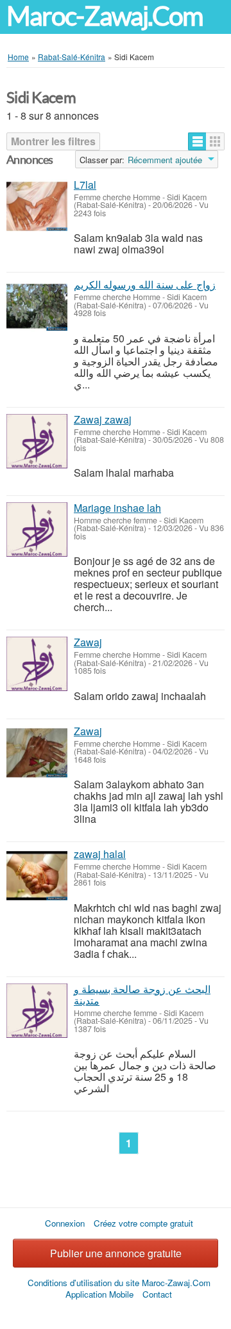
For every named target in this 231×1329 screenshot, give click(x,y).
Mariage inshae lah (117, 507)
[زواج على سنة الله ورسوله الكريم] (36, 306)
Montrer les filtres (53, 141)
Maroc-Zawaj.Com (104, 16)
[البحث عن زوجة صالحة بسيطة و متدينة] (36, 1010)
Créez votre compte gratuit (143, 1223)
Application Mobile (99, 1294)
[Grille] (215, 141)
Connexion (65, 1223)
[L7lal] (36, 206)
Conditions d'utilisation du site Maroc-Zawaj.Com (119, 1283)
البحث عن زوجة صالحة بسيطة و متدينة (142, 995)
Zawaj (88, 642)
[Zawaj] (36, 664)
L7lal (85, 184)
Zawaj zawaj (103, 419)
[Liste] (197, 141)
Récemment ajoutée (165, 160)
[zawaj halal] (36, 875)
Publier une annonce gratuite (116, 1253)
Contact (157, 1294)
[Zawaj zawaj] (36, 441)
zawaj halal (100, 854)
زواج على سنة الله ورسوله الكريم (145, 284)
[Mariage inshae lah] (36, 529)
